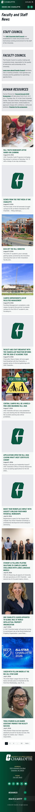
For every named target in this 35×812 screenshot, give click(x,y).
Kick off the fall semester (14, 249)
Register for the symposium (18, 107)
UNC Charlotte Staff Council (15, 36)
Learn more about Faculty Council (14, 70)
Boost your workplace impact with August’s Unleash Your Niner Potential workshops (17, 511)
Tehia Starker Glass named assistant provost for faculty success (15, 723)
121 (21, 743)
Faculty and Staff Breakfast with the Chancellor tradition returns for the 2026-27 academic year (17, 352)
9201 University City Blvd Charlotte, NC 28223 (17, 769)
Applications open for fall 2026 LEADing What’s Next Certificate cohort (16, 457)
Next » (27, 743)
